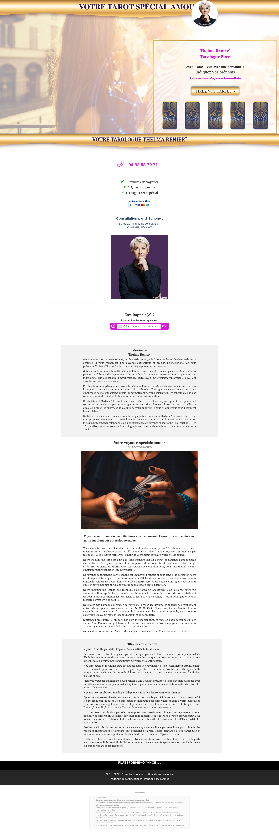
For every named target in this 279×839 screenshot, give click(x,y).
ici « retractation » (110, 818)
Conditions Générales (160, 774)
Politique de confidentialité (126, 778)
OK (164, 326)
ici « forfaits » (135, 813)
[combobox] (123, 326)
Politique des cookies (156, 778)
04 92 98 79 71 (144, 608)
